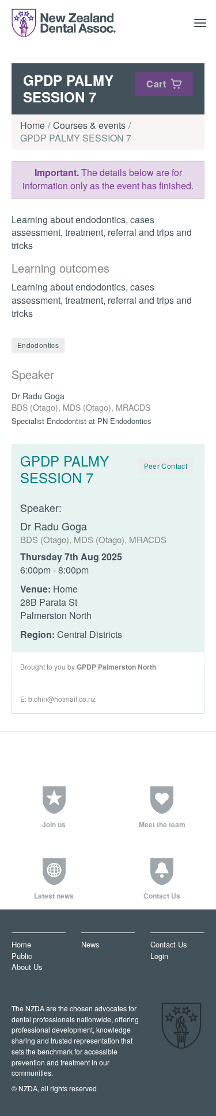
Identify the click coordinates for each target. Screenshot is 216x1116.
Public (22, 955)
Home (32, 125)
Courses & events (89, 125)
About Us (27, 967)
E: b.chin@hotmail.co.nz (58, 699)
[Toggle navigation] (200, 23)
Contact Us (168, 944)
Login (159, 955)
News (90, 944)
